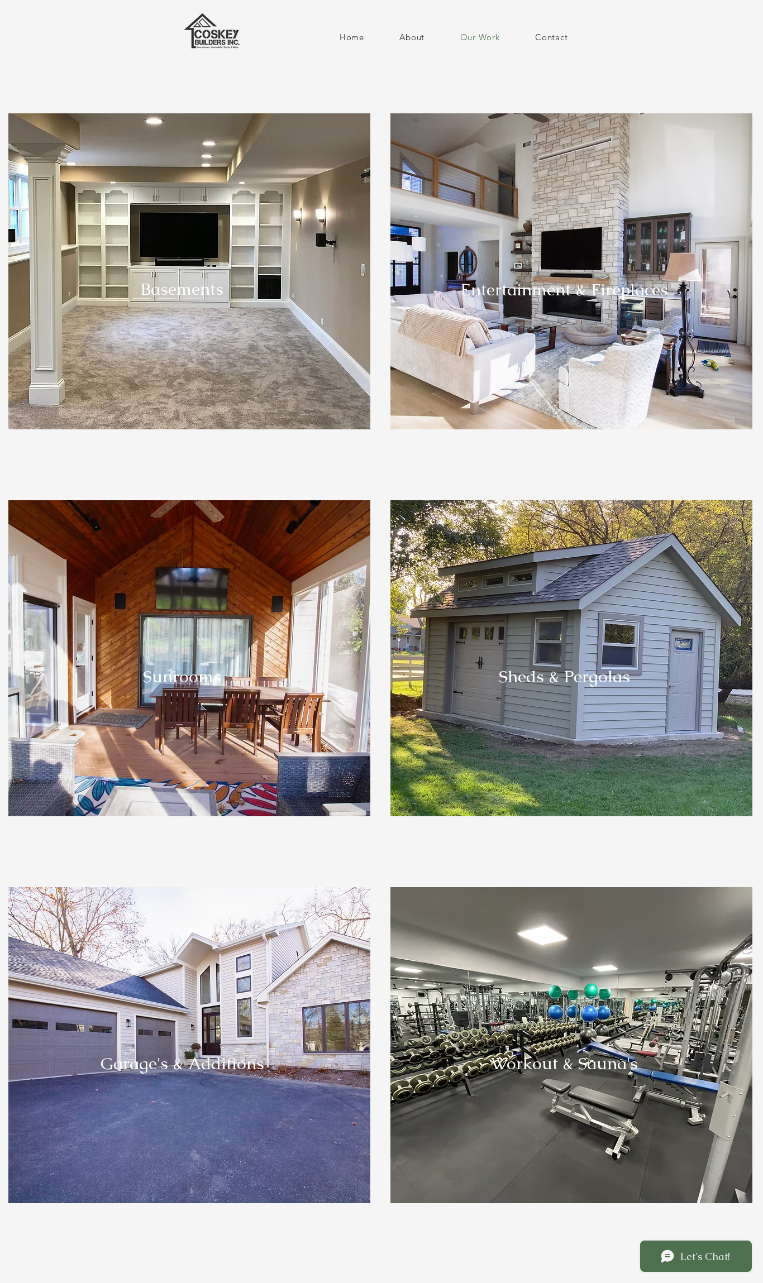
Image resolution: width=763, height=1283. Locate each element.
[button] (189, 271)
